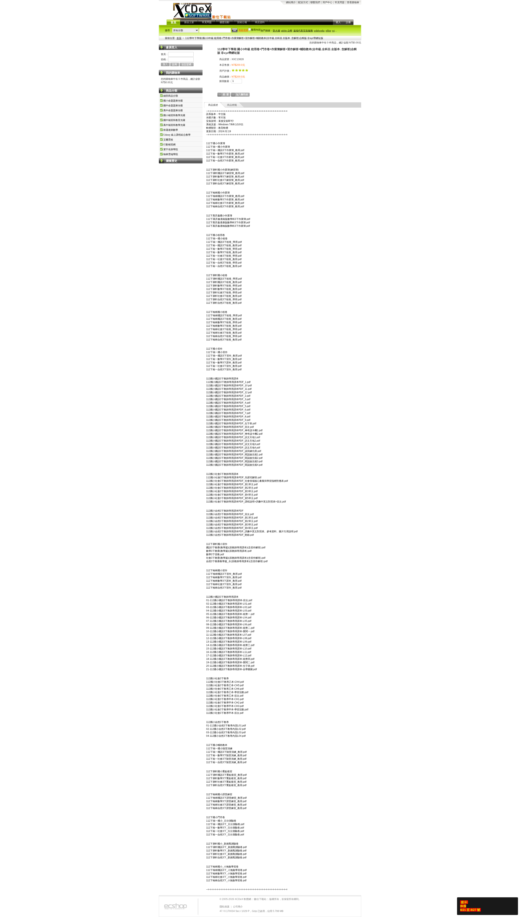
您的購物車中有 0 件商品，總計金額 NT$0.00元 (335, 42)
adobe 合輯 (286, 30)
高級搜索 (243, 30)
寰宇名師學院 (170, 149)
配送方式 (303, 2)
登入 (338, 22)
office (328, 30)
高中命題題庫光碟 (173, 110)
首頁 (173, 22)
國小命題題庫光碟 (173, 100)
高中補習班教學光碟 (174, 125)
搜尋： (168, 30)
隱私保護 (224, 906)
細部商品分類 (170, 95)
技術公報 (242, 22)
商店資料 (260, 22)
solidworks (319, 30)
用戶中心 (327, 2)
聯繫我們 (315, 2)
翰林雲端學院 (170, 154)
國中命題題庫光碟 (173, 105)
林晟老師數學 (170, 130)
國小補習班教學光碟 (174, 115)
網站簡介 (291, 2)
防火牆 (276, 30)
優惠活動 (224, 22)
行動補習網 (169, 144)
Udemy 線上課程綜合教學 (177, 134)
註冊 (348, 22)
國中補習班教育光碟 (174, 120)
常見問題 (339, 2)
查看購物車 (353, 2)
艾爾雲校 (168, 139)
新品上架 (189, 22)
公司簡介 (238, 906)
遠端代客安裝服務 (303, 30)
